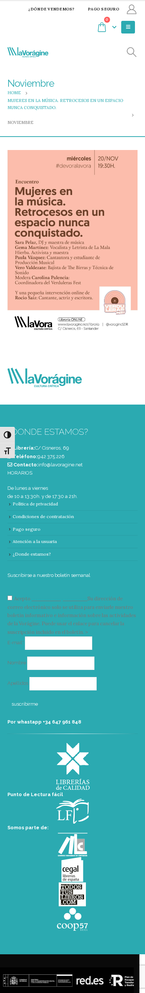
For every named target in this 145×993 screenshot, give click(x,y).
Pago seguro (103, 9)
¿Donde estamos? (32, 554)
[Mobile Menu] (128, 27)
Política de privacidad (35, 504)
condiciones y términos (59, 599)
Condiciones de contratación (43, 516)
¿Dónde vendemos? (51, 9)
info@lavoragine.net (60, 464)
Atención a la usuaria (35, 541)
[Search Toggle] (132, 52)
